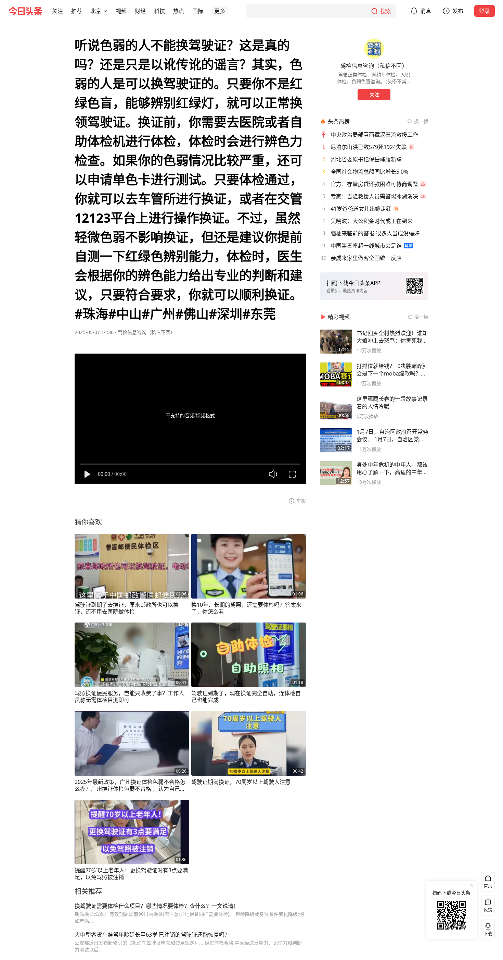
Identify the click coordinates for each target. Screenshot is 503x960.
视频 (121, 11)
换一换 (421, 121)
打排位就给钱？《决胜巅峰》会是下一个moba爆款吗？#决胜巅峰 (392, 369)
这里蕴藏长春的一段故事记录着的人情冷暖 (392, 402)
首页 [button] (488, 886)
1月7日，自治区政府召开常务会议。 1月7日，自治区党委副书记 (392, 435)
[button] (57, 11)
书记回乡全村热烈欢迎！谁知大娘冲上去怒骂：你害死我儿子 (392, 336)
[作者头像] (374, 48)
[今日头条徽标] (25, 11)
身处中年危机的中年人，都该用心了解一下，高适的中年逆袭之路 (392, 468)
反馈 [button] (488, 910)
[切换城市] (105, 11)
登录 (484, 11)
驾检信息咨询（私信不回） (146, 332)
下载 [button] (486, 928)
